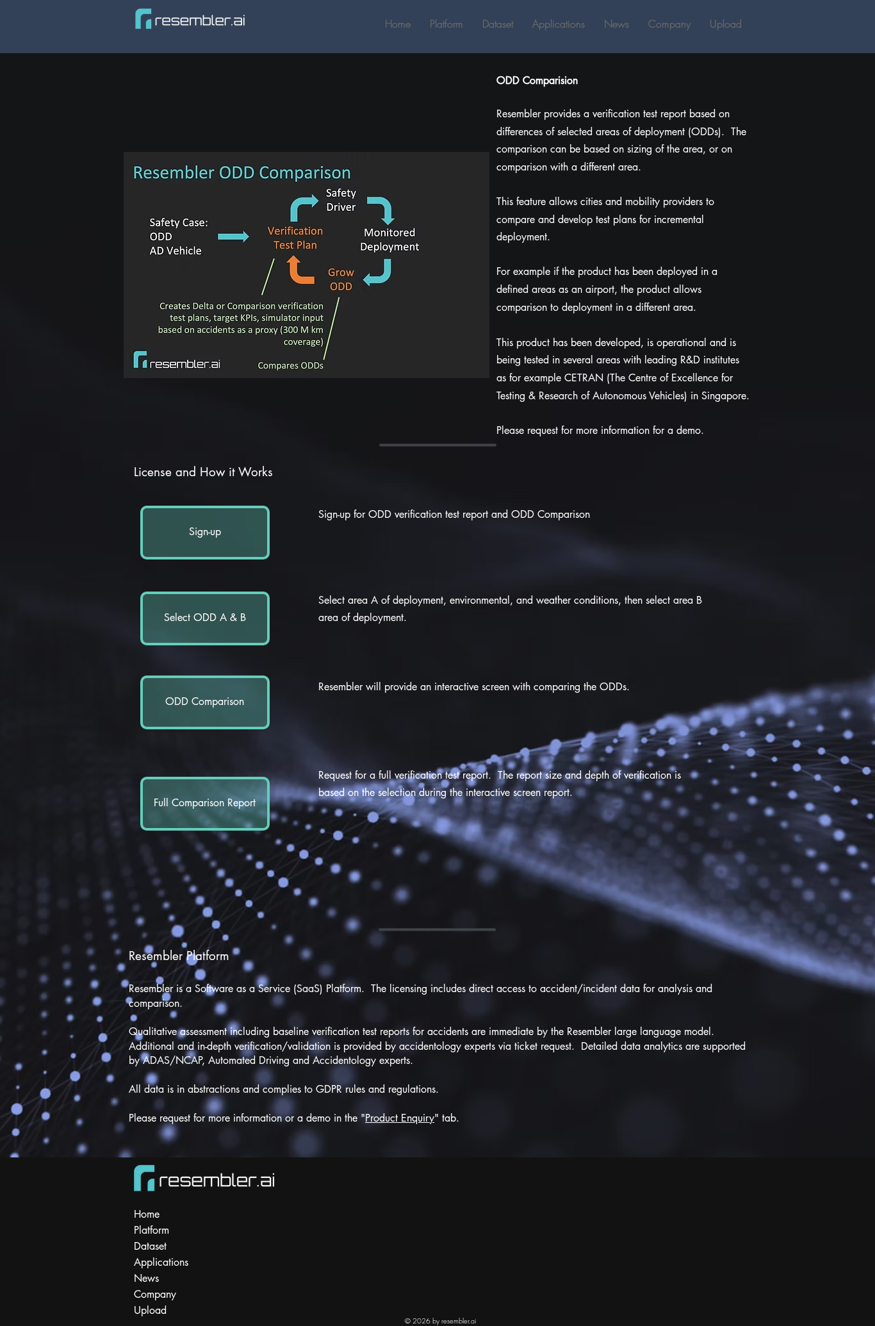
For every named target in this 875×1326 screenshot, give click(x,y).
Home (146, 1214)
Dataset (150, 1246)
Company (155, 1294)
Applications (161, 1262)
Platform (151, 1230)
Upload (150, 1310)
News (146, 1278)
